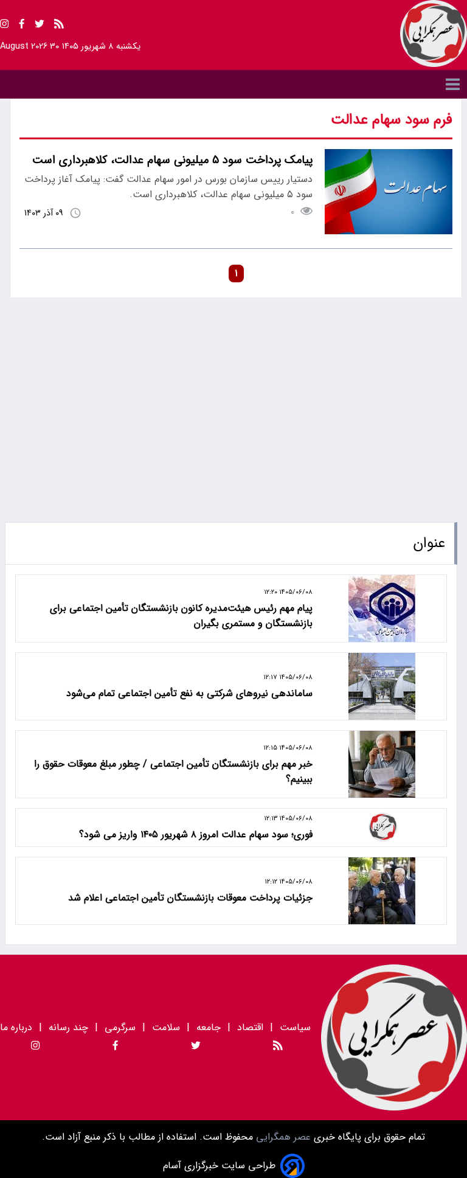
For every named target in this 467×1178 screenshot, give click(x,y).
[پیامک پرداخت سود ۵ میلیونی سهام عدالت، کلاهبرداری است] (388, 231)
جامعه (208, 1027)
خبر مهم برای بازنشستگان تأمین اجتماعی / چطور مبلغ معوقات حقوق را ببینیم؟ (173, 771)
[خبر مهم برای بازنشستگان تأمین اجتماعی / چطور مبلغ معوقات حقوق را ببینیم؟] (381, 764)
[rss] (59, 25)
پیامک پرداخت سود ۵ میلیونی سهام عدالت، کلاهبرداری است (172, 160)
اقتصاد (250, 1027)
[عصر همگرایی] (433, 33)
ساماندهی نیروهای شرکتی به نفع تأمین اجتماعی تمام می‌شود (189, 693)
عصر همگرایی (282, 1137)
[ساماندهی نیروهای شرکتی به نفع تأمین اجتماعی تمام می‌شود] (381, 686)
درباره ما (17, 1027)
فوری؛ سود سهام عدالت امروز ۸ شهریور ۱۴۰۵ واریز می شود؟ (196, 834)
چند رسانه (68, 1027)
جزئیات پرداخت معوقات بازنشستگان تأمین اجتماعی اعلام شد (190, 897)
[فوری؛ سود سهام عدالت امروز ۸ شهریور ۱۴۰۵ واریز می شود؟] (381, 827)
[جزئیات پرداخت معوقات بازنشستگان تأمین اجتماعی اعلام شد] (381, 890)
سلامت (166, 1027)
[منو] (233, 84)
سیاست (295, 1027)
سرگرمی (120, 1027)
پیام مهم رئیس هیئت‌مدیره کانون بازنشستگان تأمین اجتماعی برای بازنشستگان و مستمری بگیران (181, 616)
